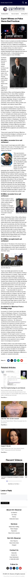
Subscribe (14, 553)
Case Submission (14, 557)
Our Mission (14, 512)
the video (18, 284)
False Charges (14, 528)
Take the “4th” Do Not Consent (10, 418)
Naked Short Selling (14, 526)
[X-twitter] (14, 568)
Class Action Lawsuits (14, 533)
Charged (14, 545)
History (14, 516)
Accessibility (21, 576)
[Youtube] (20, 568)
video (20, 231)
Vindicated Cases (14, 518)
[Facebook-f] (11, 568)
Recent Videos (14, 460)
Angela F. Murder (6, 446)
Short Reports (14, 541)
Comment (4, 493)
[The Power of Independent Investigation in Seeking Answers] (12, 469)
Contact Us (14, 555)
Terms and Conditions (14, 576)
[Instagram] (7, 568)
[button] (26, 2)
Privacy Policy (6, 576)
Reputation (14, 531)
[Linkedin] (17, 568)
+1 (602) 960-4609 (14, 559)
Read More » (4, 397)
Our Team (14, 514)
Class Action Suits (14, 543)
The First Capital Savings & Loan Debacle (13, 388)
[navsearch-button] (23, 3)
